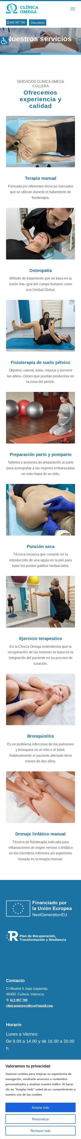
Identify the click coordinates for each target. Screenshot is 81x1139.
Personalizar (40, 1119)
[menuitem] (72, 9)
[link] (4, 41)
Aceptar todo (40, 1107)
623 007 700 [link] (18, 1000)
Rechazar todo (40, 1130)
